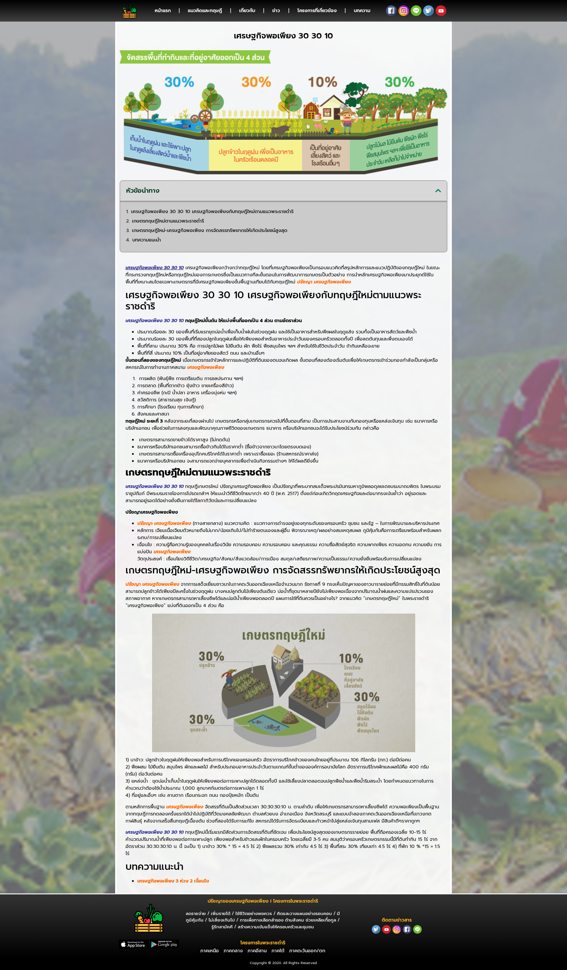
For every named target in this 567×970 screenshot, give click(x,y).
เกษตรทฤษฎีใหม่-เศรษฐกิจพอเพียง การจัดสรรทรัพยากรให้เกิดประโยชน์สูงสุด (209, 230)
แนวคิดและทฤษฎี (205, 10)
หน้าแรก (163, 10)
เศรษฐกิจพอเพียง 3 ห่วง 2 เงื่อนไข (173, 881)
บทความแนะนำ (146, 240)
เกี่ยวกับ (247, 10)
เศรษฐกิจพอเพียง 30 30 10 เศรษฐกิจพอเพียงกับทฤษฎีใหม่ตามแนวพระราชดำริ (212, 211)
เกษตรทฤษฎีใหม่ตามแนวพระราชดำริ (168, 221)
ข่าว (276, 10)
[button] (438, 190)
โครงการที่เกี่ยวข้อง (317, 10)
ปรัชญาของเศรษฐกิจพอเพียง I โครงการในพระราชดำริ (263, 901)
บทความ (362, 10)
